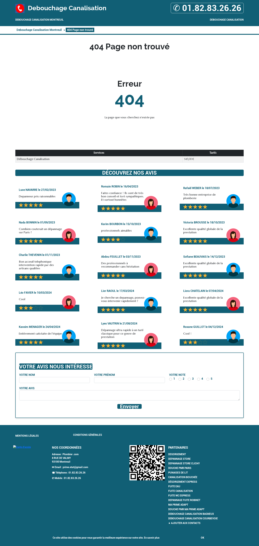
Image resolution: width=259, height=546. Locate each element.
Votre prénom (104, 375)
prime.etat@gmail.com (75, 467)
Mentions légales (27, 435)
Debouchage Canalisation (227, 19)
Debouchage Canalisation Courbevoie (193, 518)
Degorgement (177, 454)
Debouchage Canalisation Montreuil (39, 19)
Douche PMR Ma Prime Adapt (186, 509)
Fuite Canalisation (180, 491)
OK (202, 537)
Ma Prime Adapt (178, 504)
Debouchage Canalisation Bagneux (191, 513)
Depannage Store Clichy (184, 463)
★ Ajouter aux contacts (184, 523)
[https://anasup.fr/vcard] (147, 462)
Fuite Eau (174, 486)
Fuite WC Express (179, 495)
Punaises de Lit (178, 472)
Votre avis (27, 388)
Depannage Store (179, 458)
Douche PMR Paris (179, 468)
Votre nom (27, 375)
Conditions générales (87, 434)
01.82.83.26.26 (77, 472)
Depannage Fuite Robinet (184, 500)
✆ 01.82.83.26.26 (207, 8)
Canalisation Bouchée (182, 477)
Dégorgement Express (182, 481)
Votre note (177, 375)
